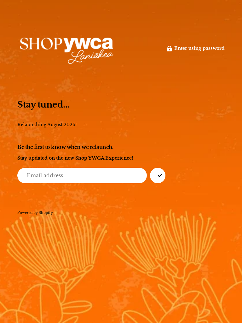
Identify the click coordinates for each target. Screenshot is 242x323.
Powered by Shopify (35, 213)
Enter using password (199, 48)
